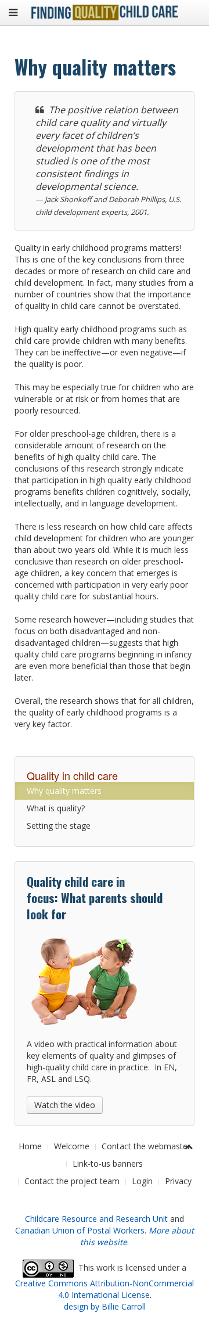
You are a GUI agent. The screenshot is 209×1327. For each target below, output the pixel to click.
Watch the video (64, 1104)
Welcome (71, 1146)
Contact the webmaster (146, 1146)
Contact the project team (72, 1180)
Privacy (178, 1180)
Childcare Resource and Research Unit (96, 1218)
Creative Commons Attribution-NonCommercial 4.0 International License (104, 1289)
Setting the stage (59, 825)
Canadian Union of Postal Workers (80, 1230)
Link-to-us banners (108, 1163)
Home (30, 1146)
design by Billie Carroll (105, 1306)
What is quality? (56, 808)
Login (142, 1180)
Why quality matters (64, 790)
